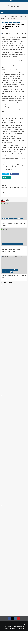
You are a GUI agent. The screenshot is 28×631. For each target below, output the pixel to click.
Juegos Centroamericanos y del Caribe (10, 269)
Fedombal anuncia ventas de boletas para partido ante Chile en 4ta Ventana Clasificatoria (14, 222)
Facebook (7, 0)
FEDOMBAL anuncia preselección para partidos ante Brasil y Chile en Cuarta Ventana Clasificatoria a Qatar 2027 (13, 249)
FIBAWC (12, 218)
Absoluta (4, 22)
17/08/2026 (4, 253)
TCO (21, 22)
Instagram (16, 0)
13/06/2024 (5, 30)
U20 (12, 271)
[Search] (26, 12)
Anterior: (14, 187)
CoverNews (13, 628)
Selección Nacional (14, 22)
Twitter (11, 0)
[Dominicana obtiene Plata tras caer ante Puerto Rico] (14, 265)
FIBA (8, 22)
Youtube (21, 0)
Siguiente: (12, 193)
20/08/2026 (4, 225)
